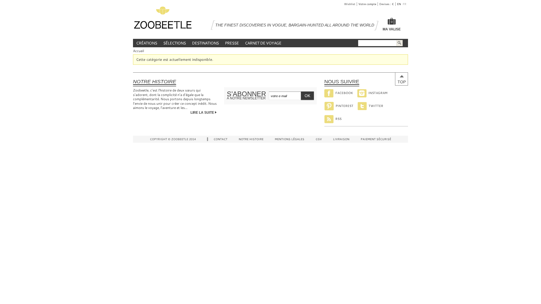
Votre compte (367, 4)
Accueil (138, 50)
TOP (402, 82)
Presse (232, 43)
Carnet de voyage (263, 43)
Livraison (341, 139)
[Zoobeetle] (162, 19)
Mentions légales (289, 139)
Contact (220, 139)
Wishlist (349, 4)
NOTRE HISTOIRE (251, 139)
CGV (319, 139)
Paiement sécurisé (376, 139)
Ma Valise (392, 29)
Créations (146, 43)
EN (399, 4)
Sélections (174, 43)
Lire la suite (202, 113)
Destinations (205, 43)
